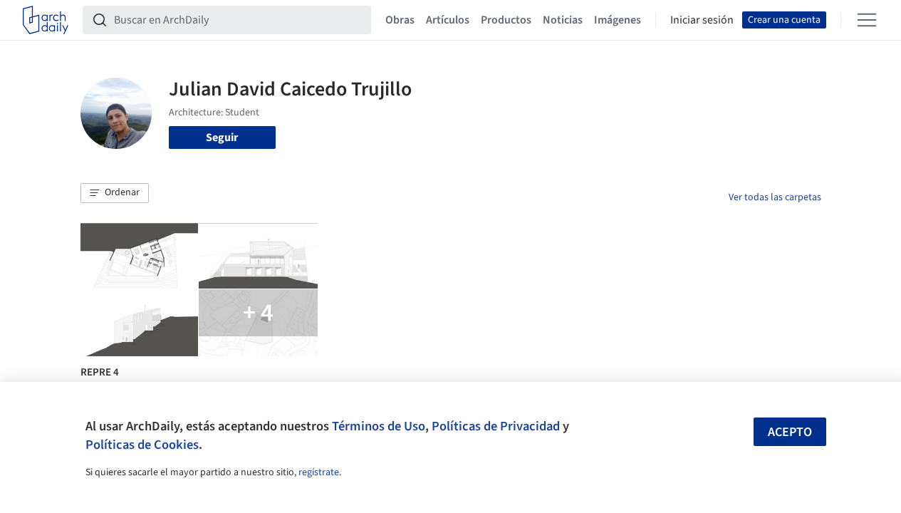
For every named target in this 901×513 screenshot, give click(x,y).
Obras (400, 20)
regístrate (318, 472)
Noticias (563, 20)
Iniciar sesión (702, 20)
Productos (506, 20)
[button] (114, 193)
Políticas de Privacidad (496, 426)
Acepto (790, 432)
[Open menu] (866, 20)
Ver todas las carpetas (775, 197)
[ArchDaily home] (45, 20)
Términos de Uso (378, 426)
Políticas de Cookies (142, 444)
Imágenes (617, 20)
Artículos (447, 20)
